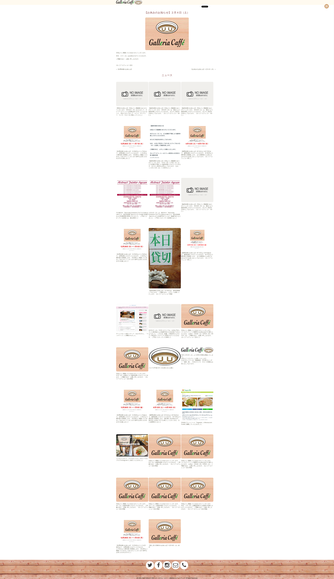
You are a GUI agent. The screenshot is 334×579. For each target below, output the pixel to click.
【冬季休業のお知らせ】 (124, 69)
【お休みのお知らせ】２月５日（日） (203, 69)
